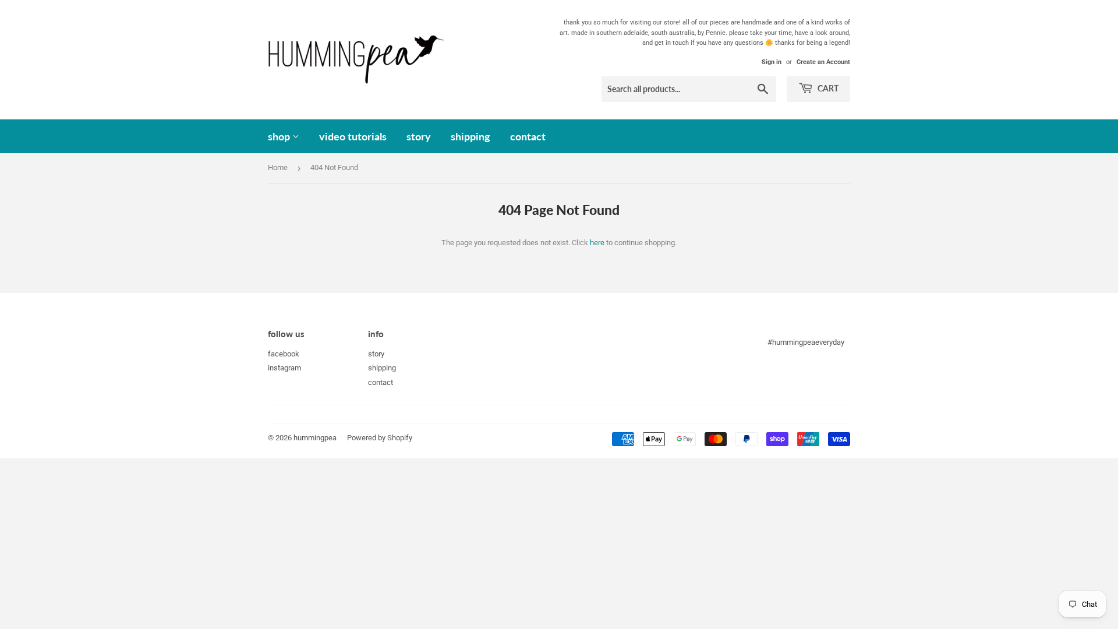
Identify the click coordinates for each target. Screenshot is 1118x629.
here (597, 242)
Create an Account (823, 62)
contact (528, 136)
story (418, 136)
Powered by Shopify (379, 437)
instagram (284, 367)
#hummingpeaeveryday (805, 342)
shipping (470, 136)
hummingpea (315, 437)
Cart (827, 88)
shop (280, 136)
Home (278, 167)
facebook (283, 353)
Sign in (771, 62)
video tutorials (353, 136)
